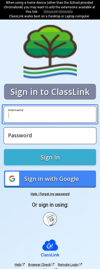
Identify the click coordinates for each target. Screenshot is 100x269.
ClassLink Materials (58, 12)
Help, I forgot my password (50, 194)
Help (18, 265)
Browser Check (39, 265)
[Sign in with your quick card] (50, 219)
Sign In (50, 157)
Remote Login (68, 265)
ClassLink (50, 255)
